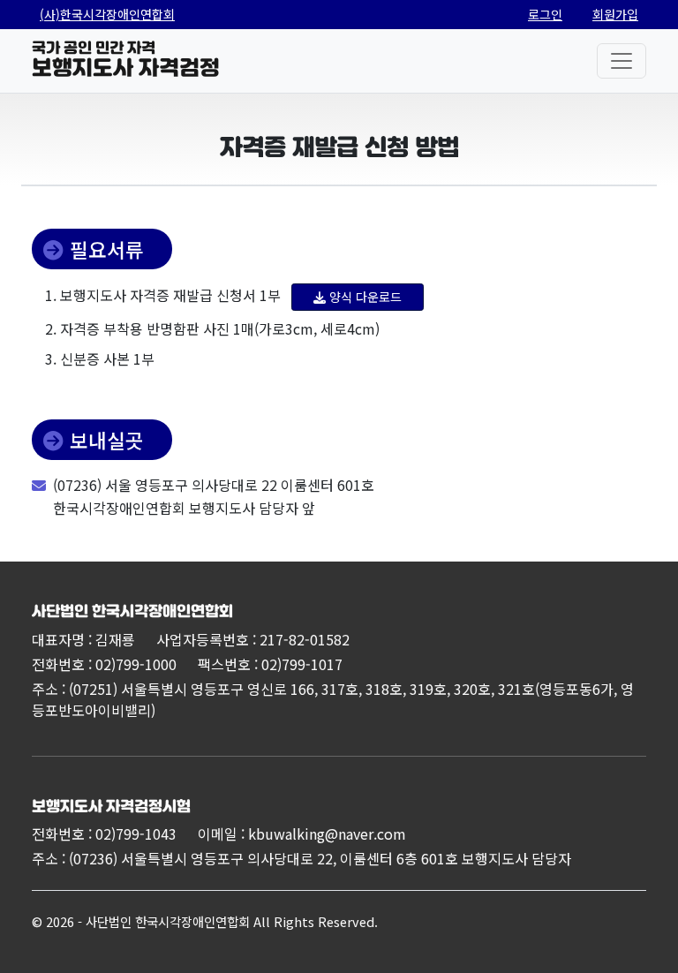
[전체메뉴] (621, 61)
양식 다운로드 (365, 296)
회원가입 (615, 14)
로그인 (545, 14)
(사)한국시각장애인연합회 (107, 14)
